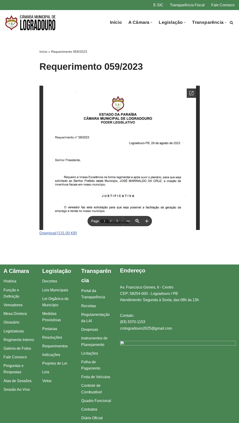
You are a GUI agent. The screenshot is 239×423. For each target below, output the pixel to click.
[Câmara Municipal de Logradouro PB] (31, 22)
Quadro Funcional (96, 401)
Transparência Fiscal (187, 5)
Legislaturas (14, 331)
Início (116, 22)
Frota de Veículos (95, 377)
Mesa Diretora (15, 314)
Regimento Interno (19, 340)
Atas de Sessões (18, 381)
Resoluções (52, 337)
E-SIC (158, 5)
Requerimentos (55, 346)
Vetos (47, 381)
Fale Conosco (223, 5)
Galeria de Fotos (17, 348)
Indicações (51, 355)
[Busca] (231, 22)
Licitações (89, 353)
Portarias (49, 329)
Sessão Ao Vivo (17, 389)
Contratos (89, 409)
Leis (45, 372)
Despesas (89, 329)
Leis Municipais (55, 290)
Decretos (49, 281)
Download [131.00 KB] (58, 233)
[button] (151, 22)
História (10, 281)
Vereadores (13, 305)
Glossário (11, 322)
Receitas (88, 306)
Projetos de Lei (54, 363)
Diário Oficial (92, 418)
